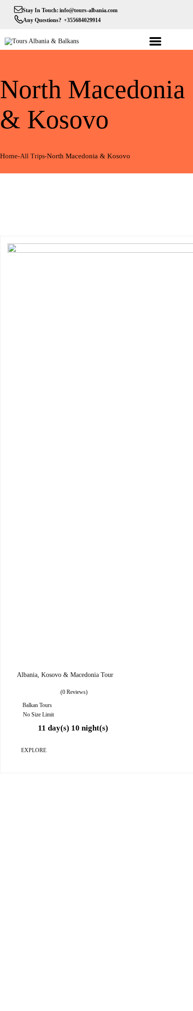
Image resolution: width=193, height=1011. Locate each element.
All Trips (32, 156)
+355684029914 (81, 20)
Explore (33, 750)
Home (9, 156)
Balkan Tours (37, 705)
